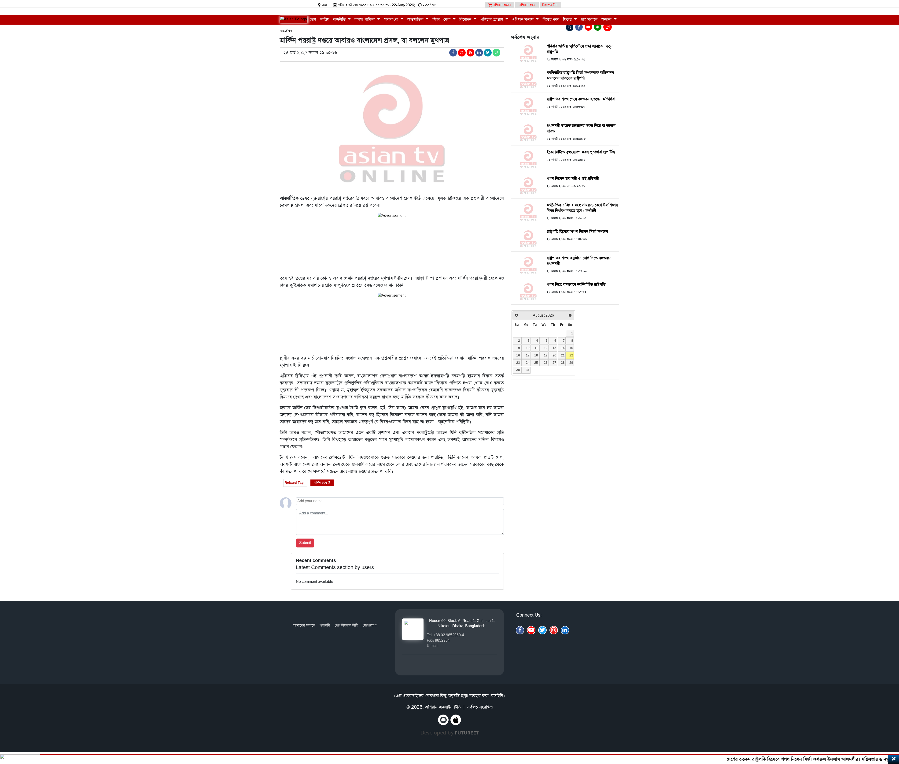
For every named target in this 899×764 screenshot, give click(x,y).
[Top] (889, 732)
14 (563, 348)
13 (554, 348)
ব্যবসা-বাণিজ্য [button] (365, 19)
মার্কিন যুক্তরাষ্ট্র (322, 483)
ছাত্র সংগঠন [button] (589, 19)
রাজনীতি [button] (340, 19)
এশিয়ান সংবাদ (523, 19)
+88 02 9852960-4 (449, 635)
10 (528, 348)
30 (518, 370)
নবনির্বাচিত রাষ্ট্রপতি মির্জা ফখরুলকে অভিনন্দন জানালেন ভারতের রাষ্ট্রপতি (580, 75)
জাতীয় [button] (324, 19)
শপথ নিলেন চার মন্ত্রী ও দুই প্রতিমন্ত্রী (573, 178)
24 (528, 362)
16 (518, 355)
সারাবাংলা (391, 19)
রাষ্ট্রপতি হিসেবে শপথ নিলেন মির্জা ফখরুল (577, 231)
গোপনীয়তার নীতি (346, 625)
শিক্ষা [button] (436, 19)
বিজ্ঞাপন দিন (549, 5)
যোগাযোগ (369, 625)
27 (554, 362)
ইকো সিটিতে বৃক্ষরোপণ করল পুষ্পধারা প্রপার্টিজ (581, 152)
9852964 (442, 640)
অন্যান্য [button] (607, 19)
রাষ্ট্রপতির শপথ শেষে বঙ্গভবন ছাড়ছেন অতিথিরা (581, 99)
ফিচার (568, 19)
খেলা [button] (447, 19)
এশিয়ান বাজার (501, 5)
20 (554, 355)
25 (536, 362)
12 (546, 348)
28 (563, 362)
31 (528, 370)
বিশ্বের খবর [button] (551, 19)
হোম (313, 19)
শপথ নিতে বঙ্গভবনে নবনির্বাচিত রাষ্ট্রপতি (576, 284)
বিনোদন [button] (465, 19)
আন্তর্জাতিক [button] (415, 19)
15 (571, 348)
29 (571, 362)
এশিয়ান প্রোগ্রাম (492, 19)
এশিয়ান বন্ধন (527, 5)
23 (518, 362)
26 (546, 362)
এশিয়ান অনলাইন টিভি (443, 707)
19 (546, 355)
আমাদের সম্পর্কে (304, 625)
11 (536, 348)
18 (536, 355)
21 (563, 355)
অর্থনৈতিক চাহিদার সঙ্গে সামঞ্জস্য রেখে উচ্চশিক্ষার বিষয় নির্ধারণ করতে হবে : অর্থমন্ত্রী (582, 207)
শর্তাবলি (325, 625)
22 (571, 355)
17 (528, 355)
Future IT (467, 733)
